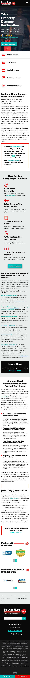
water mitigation (13, 160)
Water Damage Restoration (9, 295)
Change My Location (15, 630)
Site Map (3, 665)
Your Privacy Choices (24, 665)
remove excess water (19, 301)
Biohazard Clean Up (6, 334)
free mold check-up (14, 308)
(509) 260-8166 (16, 146)
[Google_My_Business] (8, 634)
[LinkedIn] (18, 634)
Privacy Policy (15, 665)
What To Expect (15, 266)
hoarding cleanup (24, 355)
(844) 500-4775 (16, 533)
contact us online (13, 498)
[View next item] (16, 560)
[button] (27, 3)
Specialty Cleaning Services (9, 344)
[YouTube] (13, 634)
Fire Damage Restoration (8, 325)
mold (13, 155)
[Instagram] (16, 634)
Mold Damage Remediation (8, 306)
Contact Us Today (9, 44)
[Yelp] (21, 634)
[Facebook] (11, 634)
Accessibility (8, 665)
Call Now (8, 676)
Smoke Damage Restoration (9, 316)
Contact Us (23, 676)
